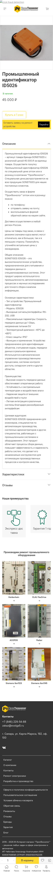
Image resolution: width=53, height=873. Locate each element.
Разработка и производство (18, 781)
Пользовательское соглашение (20, 795)
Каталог (7, 759)
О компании (9, 765)
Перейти (43, 124)
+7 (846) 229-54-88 (14, 721)
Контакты (8, 770)
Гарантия (8, 827)
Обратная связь (11, 805)
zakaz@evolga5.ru (13, 725)
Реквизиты (9, 811)
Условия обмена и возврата (18, 800)
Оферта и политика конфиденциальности (25, 789)
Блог (6, 832)
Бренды (7, 821)
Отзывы (7, 816)
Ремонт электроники (14, 775)
